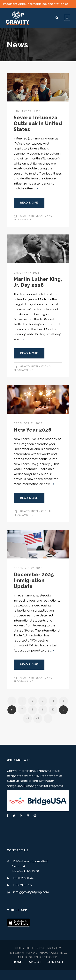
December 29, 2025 (28, 568)
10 (53, 709)
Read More (29, 202)
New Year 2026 (32, 430)
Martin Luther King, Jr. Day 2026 (38, 282)
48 (27, 718)
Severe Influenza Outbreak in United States (38, 123)
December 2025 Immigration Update (34, 580)
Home (18, 962)
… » (36, 188)
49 (37, 718)
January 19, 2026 (27, 272)
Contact (55, 962)
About (35, 962)
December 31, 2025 (28, 423)
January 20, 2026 (27, 111)
